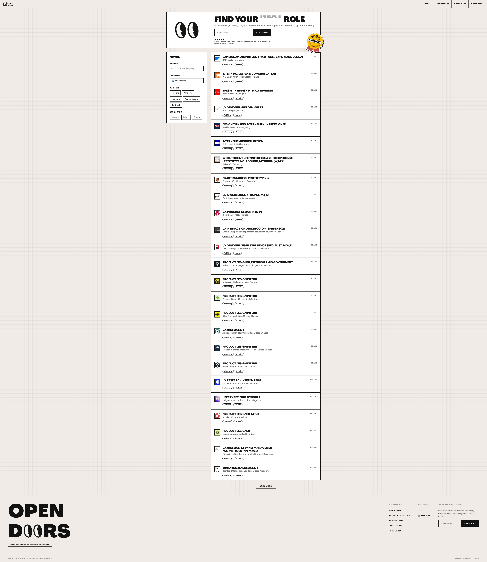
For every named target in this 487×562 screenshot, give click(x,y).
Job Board (395, 510)
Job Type (175, 88)
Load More (266, 486)
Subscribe (262, 33)
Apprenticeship (191, 99)
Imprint (458, 558)
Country (175, 76)
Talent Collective (399, 515)
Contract (175, 105)
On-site (197, 117)
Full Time (175, 93)
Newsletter (443, 4)
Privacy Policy (472, 558)
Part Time (188, 93)
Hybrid (186, 117)
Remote (175, 117)
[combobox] (187, 80)
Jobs (427, 4)
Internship (175, 99)
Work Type (176, 112)
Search (174, 63)
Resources (476, 4)
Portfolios (460, 4)
